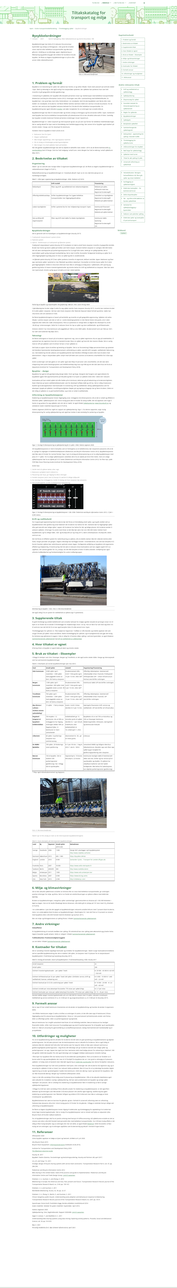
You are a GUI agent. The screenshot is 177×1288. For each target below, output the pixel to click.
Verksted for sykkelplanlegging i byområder (129, 207)
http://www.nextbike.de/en (79, 869)
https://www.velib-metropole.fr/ (81, 866)
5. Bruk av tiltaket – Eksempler (131, 55)
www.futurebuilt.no (101, 403)
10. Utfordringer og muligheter (131, 74)
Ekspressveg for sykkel (131, 100)
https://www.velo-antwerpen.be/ (81, 872)
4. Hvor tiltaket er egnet (129, 51)
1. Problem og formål (128, 40)
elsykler (59, 109)
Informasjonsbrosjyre (57, 1145)
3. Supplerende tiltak (128, 47)
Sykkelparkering (88, 403)
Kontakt (132, 3)
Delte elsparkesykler (130, 195)
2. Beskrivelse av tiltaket (129, 43)
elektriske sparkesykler (83, 1062)
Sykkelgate (127, 120)
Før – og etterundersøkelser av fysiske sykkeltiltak (133, 199)
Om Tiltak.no (119, 3)
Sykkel (123, 233)
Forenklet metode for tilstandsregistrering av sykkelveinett (131, 106)
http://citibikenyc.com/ (77, 879)
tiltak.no (95, 3)
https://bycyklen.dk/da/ (78, 856)
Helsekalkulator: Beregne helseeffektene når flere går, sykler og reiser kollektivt (133, 175)
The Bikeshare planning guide (42, 1151)
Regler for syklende (130, 112)
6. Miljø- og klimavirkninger (130, 58)
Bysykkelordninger (129, 116)
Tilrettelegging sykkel (66, 28)
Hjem (31, 28)
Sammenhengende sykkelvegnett (43, 639)
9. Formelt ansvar (127, 70)
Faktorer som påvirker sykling (133, 214)
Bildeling (90, 1124)
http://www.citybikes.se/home (80, 853)
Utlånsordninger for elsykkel (133, 147)
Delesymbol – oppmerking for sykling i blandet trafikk (133, 135)
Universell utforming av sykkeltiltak (131, 163)
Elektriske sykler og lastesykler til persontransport (133, 219)
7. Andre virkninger (128, 62)
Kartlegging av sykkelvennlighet (129, 183)
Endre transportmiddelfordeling (46, 28)
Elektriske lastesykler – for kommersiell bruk (132, 189)
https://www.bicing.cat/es (78, 876)
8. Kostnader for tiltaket (129, 66)
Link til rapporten (69, 1175)
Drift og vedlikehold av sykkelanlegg (69, 639)
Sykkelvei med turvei (130, 154)
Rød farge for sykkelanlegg (132, 151)
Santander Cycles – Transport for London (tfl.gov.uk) (87, 860)
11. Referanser (126, 77)
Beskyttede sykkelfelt (130, 124)
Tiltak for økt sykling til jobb (132, 158)
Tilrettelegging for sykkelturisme (129, 141)
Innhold (105, 3)
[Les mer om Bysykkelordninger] (73, 287)
